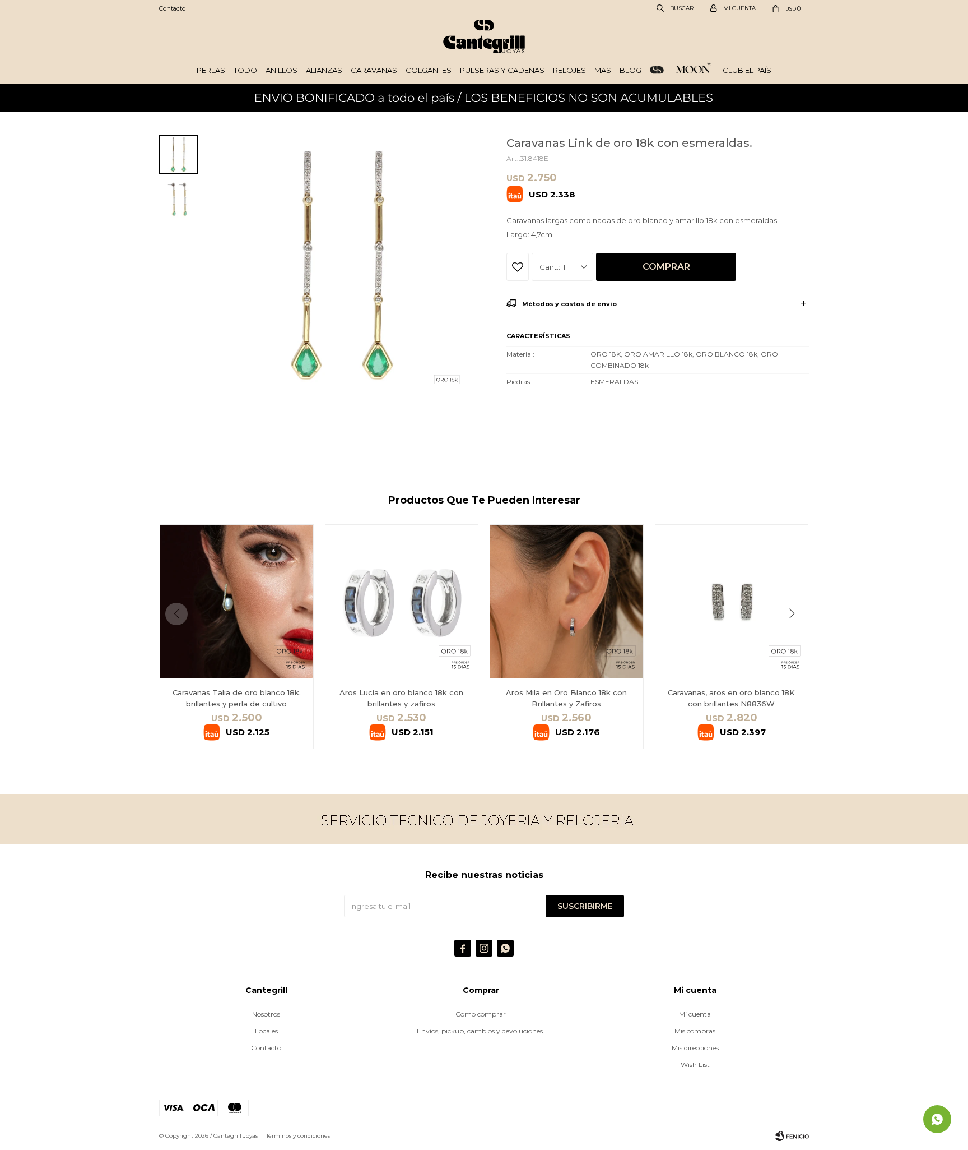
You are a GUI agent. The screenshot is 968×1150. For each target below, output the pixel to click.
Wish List (695, 1064)
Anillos (281, 70)
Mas (602, 70)
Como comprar (480, 1014)
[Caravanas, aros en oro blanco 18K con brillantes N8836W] (732, 601)
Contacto (172, 8)
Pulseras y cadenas (502, 70)
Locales (266, 1031)
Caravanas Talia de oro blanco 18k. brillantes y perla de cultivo (237, 698)
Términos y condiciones (298, 1135)
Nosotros (266, 1014)
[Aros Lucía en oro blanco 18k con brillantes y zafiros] (402, 601)
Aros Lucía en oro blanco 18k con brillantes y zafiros (401, 698)
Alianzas (324, 70)
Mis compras (694, 1031)
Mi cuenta (695, 1014)
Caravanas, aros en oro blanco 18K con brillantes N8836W (731, 698)
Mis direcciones (695, 1047)
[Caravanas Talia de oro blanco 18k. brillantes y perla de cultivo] (237, 601)
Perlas (211, 70)
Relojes (569, 70)
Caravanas (374, 70)
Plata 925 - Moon (693, 70)
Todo (245, 70)
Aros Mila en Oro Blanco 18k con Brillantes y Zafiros (566, 698)
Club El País (747, 70)
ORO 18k (657, 70)
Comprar (666, 266)
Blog (630, 70)
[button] (795, 636)
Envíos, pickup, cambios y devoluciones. (480, 1031)
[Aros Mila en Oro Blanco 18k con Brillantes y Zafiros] (567, 601)
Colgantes (429, 70)
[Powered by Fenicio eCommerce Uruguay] (792, 1136)
